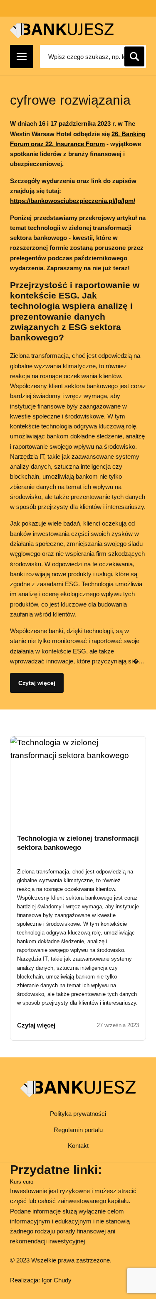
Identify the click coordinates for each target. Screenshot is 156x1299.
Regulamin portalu (78, 1129)
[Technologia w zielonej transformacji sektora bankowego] (78, 778)
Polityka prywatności (78, 1113)
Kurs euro (21, 1182)
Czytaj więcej (36, 683)
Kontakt (78, 1145)
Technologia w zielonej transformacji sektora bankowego (78, 842)
